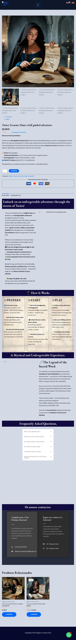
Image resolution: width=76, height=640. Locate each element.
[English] (67, 3)
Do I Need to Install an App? (32, 446)
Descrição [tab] (5, 195)
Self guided (31, 176)
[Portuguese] (70, 3)
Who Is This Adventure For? (32, 431)
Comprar (14, 171)
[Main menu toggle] (38, 5)
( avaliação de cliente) (18, 132)
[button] (38, 431)
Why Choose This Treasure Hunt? (34, 436)
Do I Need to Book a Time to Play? (34, 441)
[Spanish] (73, 3)
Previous (9, 117)
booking (24, 176)
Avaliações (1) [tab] (15, 195)
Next (7, 119)
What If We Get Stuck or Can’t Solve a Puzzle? (35, 457)
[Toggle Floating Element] (69, 635)
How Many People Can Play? (32, 451)
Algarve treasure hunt (15, 176)
